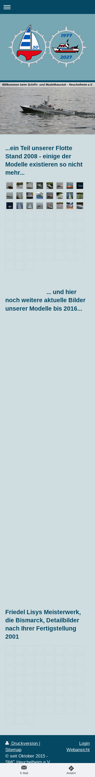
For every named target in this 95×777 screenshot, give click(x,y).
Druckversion (24, 743)
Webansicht (78, 749)
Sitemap (13, 749)
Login (84, 743)
